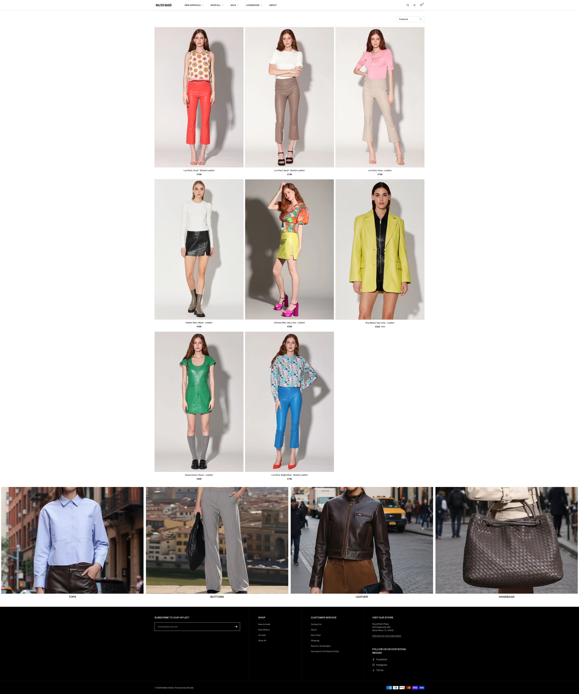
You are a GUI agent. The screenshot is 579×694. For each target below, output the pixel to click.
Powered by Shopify (184, 688)
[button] (236, 627)
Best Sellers (264, 630)
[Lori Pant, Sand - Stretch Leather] (289, 97)
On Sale (262, 635)
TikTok (379, 670)
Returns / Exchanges (321, 646)
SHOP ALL (215, 5)
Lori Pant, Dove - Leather (380, 170)
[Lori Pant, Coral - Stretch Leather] (199, 97)
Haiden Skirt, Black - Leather (199, 323)
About (314, 630)
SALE (233, 5)
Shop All (262, 640)
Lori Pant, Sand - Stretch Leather (289, 170)
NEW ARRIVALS (193, 5)
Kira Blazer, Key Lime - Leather (379, 323)
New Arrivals (264, 624)
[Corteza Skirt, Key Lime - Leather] (289, 249)
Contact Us (316, 624)
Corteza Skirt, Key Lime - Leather (289, 323)
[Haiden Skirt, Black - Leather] (199, 249)
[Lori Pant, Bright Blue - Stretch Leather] (289, 402)
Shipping (315, 640)
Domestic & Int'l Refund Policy (325, 651)
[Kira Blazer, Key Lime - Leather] (380, 249)
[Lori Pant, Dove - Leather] (380, 97)
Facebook (381, 659)
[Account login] (414, 5)
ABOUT (273, 5)
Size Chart (316, 635)
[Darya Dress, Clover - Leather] (199, 402)
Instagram (381, 665)
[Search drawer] (408, 5)
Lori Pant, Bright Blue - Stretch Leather (289, 475)
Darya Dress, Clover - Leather (199, 475)
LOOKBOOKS (252, 5)
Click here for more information (386, 636)
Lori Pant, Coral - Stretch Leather (199, 170)
